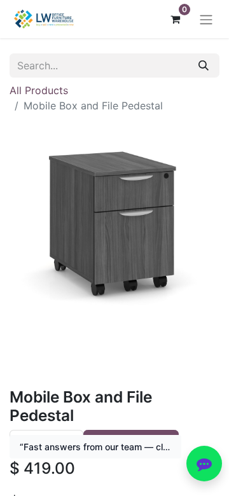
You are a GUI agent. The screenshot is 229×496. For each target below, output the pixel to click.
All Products (39, 90)
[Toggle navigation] (206, 19)
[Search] (203, 65)
